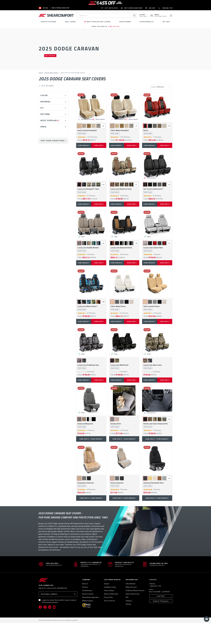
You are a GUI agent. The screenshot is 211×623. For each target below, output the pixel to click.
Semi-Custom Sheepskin (87, 132)
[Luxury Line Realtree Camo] (124, 166)
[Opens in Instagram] (45, 607)
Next (128, 27)
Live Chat (161, 596)
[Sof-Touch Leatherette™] (157, 166)
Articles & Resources (132, 594)
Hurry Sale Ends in (105, 26)
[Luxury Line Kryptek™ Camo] (91, 166)
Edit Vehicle (50, 56)
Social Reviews (87, 590)
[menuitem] (43, 8)
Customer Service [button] (112, 579)
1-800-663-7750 (155, 586)
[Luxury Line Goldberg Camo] (91, 342)
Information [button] (132, 579)
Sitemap (128, 604)
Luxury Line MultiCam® (119, 366)
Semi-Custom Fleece (151, 307)
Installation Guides (110, 587)
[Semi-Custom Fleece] (157, 283)
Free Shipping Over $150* (60, 8)
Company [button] (86, 579)
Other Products (147, 22)
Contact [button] (153, 579)
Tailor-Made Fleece (118, 307)
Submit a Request (161, 601)
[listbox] (164, 86)
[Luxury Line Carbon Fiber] (157, 224)
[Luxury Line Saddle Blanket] (91, 224)
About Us (85, 583)
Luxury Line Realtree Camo (121, 190)
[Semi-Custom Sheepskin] (91, 107)
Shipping (129, 600)
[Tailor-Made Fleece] (124, 283)
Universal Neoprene (85, 425)
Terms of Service (109, 600)
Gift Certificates (131, 583)
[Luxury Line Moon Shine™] (91, 283)
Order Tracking (109, 590)
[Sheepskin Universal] (91, 460)
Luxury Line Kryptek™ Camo (88, 190)
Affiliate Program (87, 600)
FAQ (127, 597)
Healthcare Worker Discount (135, 590)
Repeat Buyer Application (90, 597)
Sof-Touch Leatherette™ (153, 190)
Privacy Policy (108, 597)
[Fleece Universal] (124, 460)
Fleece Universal (116, 484)
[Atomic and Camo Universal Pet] (157, 400)
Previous (84, 27)
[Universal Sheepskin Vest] (157, 460)
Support (106, 583)
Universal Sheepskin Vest (153, 484)
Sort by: (153, 87)
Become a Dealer (88, 594)
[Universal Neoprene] (91, 400)
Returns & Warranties (111, 594)
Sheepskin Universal (85, 484)
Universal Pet (115, 425)
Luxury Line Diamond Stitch (121, 249)
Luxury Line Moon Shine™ (87, 307)
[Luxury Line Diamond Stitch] (124, 224)
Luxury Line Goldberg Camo (88, 366)
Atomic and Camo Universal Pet (155, 425)
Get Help (166, 22)
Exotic (147, 132)
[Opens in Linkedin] (49, 607)
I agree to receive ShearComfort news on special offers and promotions (59, 601)
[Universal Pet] (124, 400)
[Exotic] (157, 107)
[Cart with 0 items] (170, 15)
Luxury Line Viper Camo (152, 366)
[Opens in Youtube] (54, 607)
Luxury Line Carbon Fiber (153, 249)
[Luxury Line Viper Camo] (157, 342)
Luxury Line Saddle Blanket (88, 249)
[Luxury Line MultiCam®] (124, 342)
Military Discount (131, 587)
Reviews (85, 587)
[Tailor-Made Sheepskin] (124, 107)
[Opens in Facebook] (40, 607)
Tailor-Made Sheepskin (119, 132)
